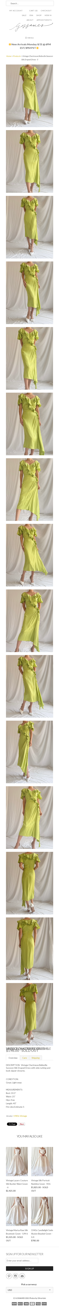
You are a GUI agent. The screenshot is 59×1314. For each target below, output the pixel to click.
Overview (12, 1058)
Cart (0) (33, 11)
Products (16, 56)
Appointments (44, 20)
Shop (39, 15)
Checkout (46, 11)
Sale (24, 15)
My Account (16, 11)
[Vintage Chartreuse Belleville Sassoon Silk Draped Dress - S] (29, 96)
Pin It (22, 1124)
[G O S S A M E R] (29, 26)
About (30, 20)
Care (24, 1058)
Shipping (35, 1058)
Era (31, 15)
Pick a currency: (29, 1284)
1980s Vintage (20, 1116)
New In (48, 15)
